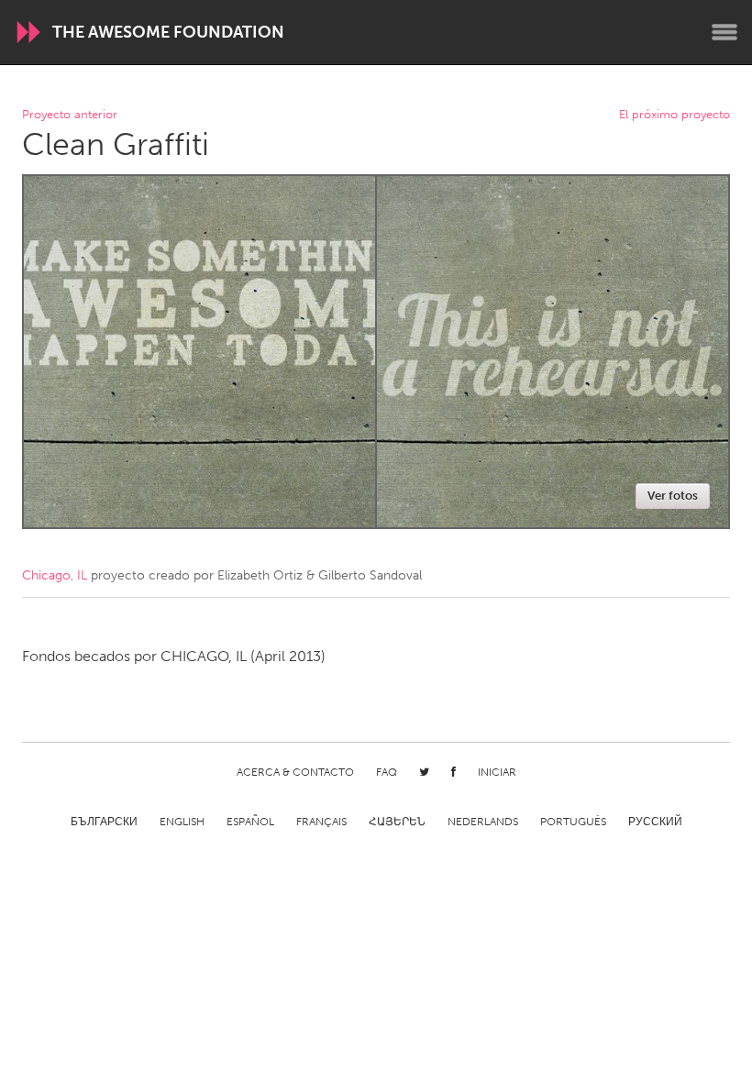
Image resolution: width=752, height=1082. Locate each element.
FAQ (386, 772)
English (182, 821)
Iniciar (497, 772)
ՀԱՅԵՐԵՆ (397, 821)
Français (321, 821)
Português (573, 821)
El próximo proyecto (674, 115)
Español (250, 821)
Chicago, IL (54, 575)
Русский (655, 821)
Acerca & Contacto (295, 772)
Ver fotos (672, 495)
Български (104, 821)
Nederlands (483, 821)
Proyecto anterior (69, 115)
